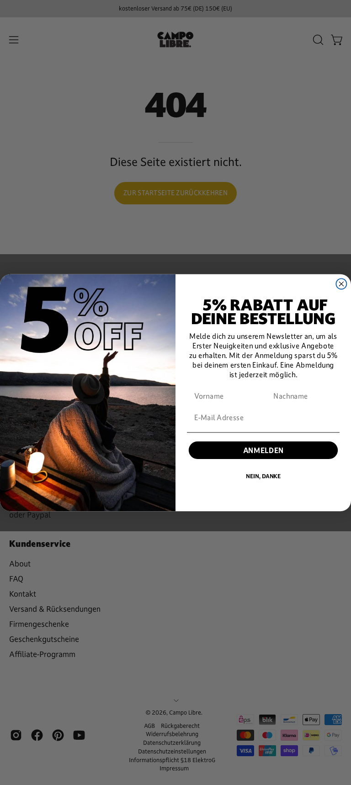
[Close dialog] (341, 283)
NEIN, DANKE (263, 476)
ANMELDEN (263, 450)
